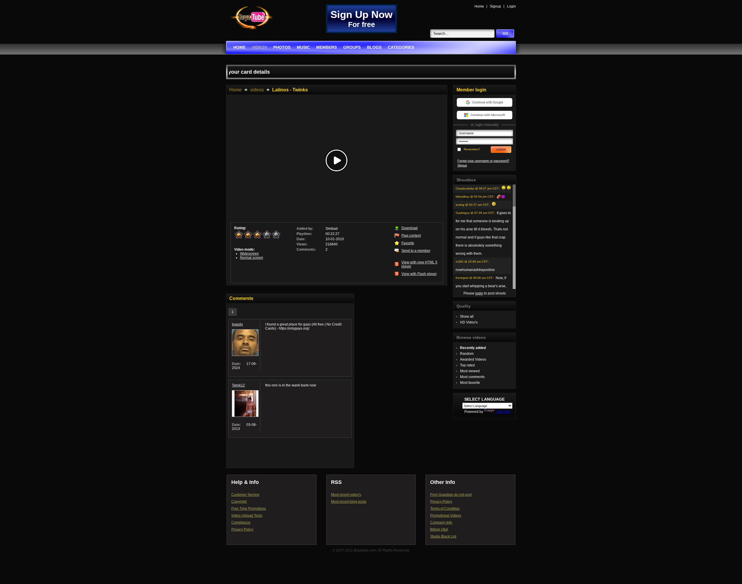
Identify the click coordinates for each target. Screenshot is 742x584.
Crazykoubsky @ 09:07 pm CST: (477, 188)
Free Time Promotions (248, 509)
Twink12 (238, 385)
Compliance (240, 522)
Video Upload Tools (246, 516)
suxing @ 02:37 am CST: (472, 204)
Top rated (467, 365)
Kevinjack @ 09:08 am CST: (474, 277)
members (326, 47)
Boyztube (251, 17)
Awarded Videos (473, 359)
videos (259, 47)
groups (352, 47)
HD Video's (469, 322)
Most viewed (470, 371)
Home (479, 6)
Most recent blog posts (348, 502)
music (303, 47)
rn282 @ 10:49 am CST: (472, 261)
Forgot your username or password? (483, 160)
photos (281, 47)
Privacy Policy (242, 529)
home (239, 47)
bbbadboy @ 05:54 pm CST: (475, 196)
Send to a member (415, 251)
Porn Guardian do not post (451, 495)
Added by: (305, 229)
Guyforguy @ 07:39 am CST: (475, 212)
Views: (302, 244)
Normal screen (251, 258)
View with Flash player (419, 274)
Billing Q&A (439, 529)
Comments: (306, 249)
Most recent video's (346, 495)
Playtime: (304, 234)
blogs (374, 47)
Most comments (472, 377)
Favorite (407, 243)
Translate (503, 412)
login (479, 293)
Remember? (472, 149)
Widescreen (249, 254)
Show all (467, 316)
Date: (301, 239)
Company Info (441, 522)
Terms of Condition (445, 509)
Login (511, 6)
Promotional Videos (445, 516)
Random (467, 354)
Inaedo (237, 324)
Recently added (473, 348)
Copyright (239, 502)
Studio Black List (443, 536)
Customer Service (245, 495)
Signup (495, 6)
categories (401, 47)
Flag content (411, 236)
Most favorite (470, 383)
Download (409, 228)
